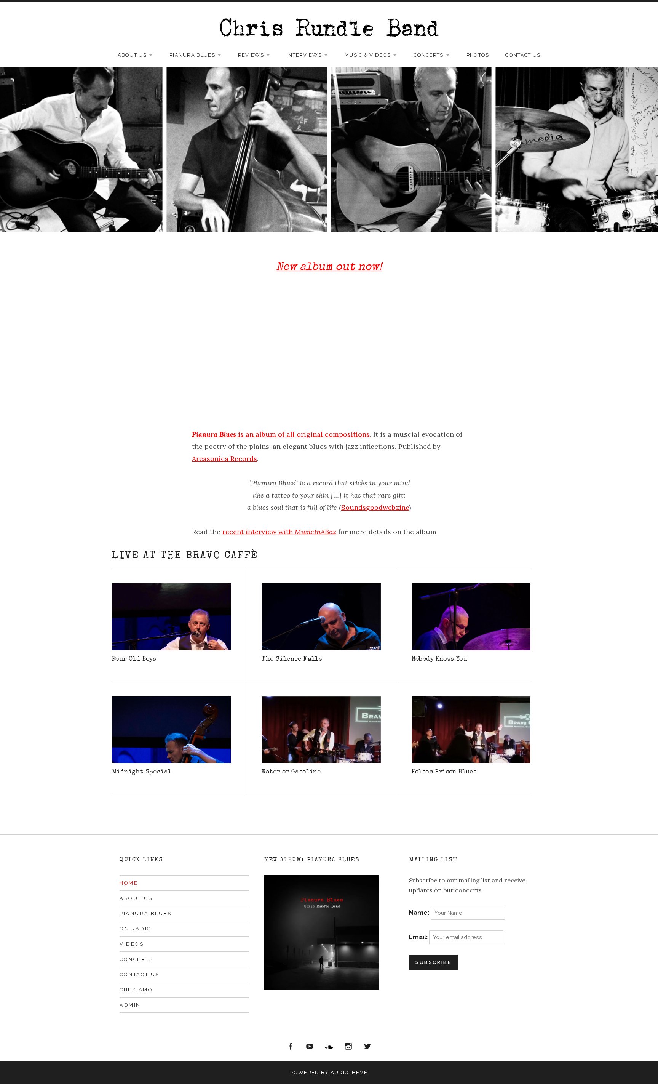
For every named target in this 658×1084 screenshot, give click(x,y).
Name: (420, 912)
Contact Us (522, 55)
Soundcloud (329, 1047)
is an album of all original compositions (281, 434)
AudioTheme (349, 1072)
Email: (419, 937)
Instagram (348, 1047)
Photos (477, 55)
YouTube (310, 1047)
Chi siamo (136, 990)
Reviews (258, 55)
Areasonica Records (224, 458)
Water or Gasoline (291, 772)
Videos (132, 944)
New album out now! (329, 267)
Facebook (290, 1047)
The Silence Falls (292, 659)
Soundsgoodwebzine (375, 507)
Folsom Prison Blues (444, 772)
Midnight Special (141, 772)
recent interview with (279, 531)
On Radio (136, 929)
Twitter (367, 1047)
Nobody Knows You (439, 659)
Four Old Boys (134, 659)
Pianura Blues (199, 55)
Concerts (435, 55)
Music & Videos (375, 55)
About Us (139, 55)
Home (129, 883)
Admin (130, 1005)
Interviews (311, 55)
